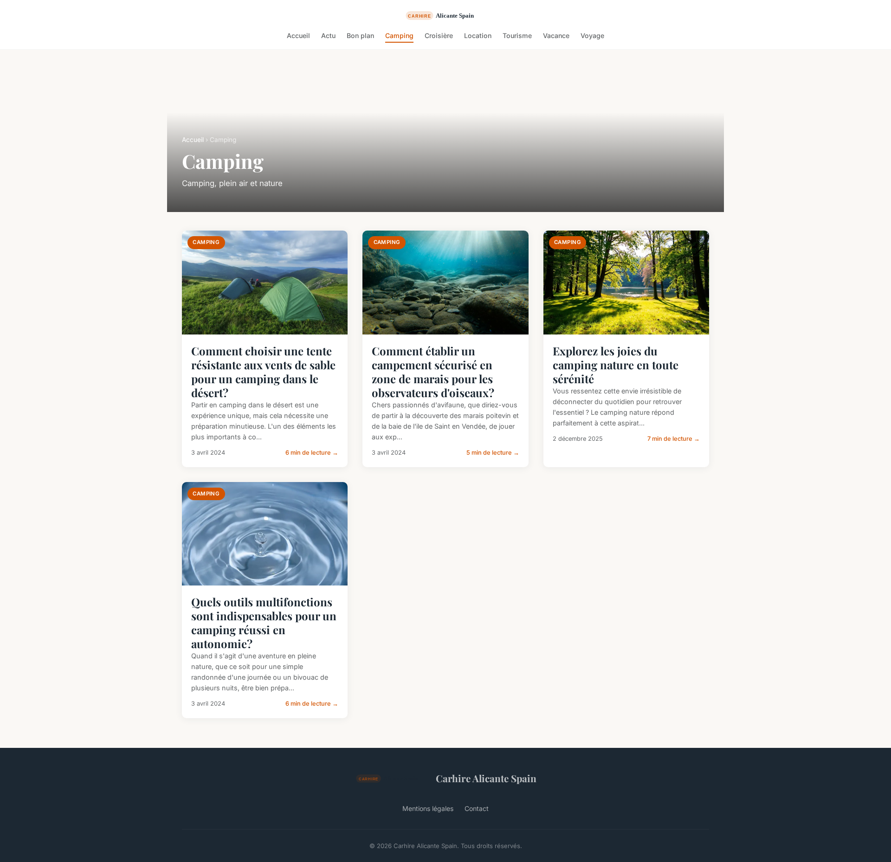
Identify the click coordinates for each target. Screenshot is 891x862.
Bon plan (360, 35)
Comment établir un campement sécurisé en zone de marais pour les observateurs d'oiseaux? (433, 371)
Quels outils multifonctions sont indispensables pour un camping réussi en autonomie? (263, 622)
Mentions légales (427, 808)
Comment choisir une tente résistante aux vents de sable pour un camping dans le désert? (263, 371)
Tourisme (517, 35)
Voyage (592, 35)
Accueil (298, 35)
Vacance (556, 35)
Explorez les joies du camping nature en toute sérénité (615, 364)
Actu (328, 35)
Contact (477, 808)
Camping (399, 35)
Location (477, 35)
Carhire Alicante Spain (486, 778)
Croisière (439, 35)
